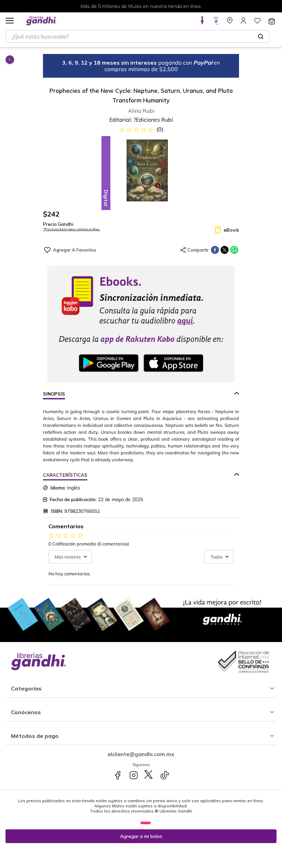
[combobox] (138, 36)
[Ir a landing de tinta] (202, 22)
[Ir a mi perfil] (243, 22)
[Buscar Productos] (260, 36)
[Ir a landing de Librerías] (230, 22)
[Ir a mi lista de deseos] (257, 22)
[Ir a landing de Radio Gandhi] (216, 22)
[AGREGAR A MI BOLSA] (141, 836)
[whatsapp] (234, 250)
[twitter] (224, 250)
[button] (10, 21)
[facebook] (215, 250)
